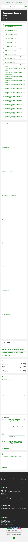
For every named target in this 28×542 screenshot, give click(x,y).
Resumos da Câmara (17, 18)
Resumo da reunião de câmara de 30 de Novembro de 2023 (13, 33)
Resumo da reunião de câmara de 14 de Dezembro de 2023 (13, 29)
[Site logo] (14, 2)
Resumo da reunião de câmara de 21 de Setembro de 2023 (13, 49)
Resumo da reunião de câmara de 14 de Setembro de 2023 (13, 53)
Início (4, 18)
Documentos (8, 18)
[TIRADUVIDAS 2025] (14, 395)
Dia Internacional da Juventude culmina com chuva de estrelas (15, 442)
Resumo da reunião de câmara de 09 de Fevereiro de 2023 (13, 109)
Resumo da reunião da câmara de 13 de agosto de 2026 (13, 350)
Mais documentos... (6, 355)
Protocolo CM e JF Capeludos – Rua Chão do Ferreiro (14, 347)
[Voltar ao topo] (14, 538)
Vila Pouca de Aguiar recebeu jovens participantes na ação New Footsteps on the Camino (17, 421)
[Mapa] (26, 6)
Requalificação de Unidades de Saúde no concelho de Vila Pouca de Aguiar (16, 434)
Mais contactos (4, 500)
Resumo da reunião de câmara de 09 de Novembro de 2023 (13, 37)
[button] (4, 396)
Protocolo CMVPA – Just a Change (9, 345)
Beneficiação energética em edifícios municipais (16, 427)
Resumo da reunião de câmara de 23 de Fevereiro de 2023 (13, 105)
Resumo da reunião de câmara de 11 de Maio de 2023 (15, 85)
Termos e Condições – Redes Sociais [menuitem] (14, 532)
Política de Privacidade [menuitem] (9, 530)
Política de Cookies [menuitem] (19, 530)
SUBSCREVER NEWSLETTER (6, 512)
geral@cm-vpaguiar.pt (8, 524)
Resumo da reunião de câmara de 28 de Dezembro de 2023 (13, 25)
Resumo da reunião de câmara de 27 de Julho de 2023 (15, 65)
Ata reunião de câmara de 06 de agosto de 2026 (12, 352)
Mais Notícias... (5, 448)
